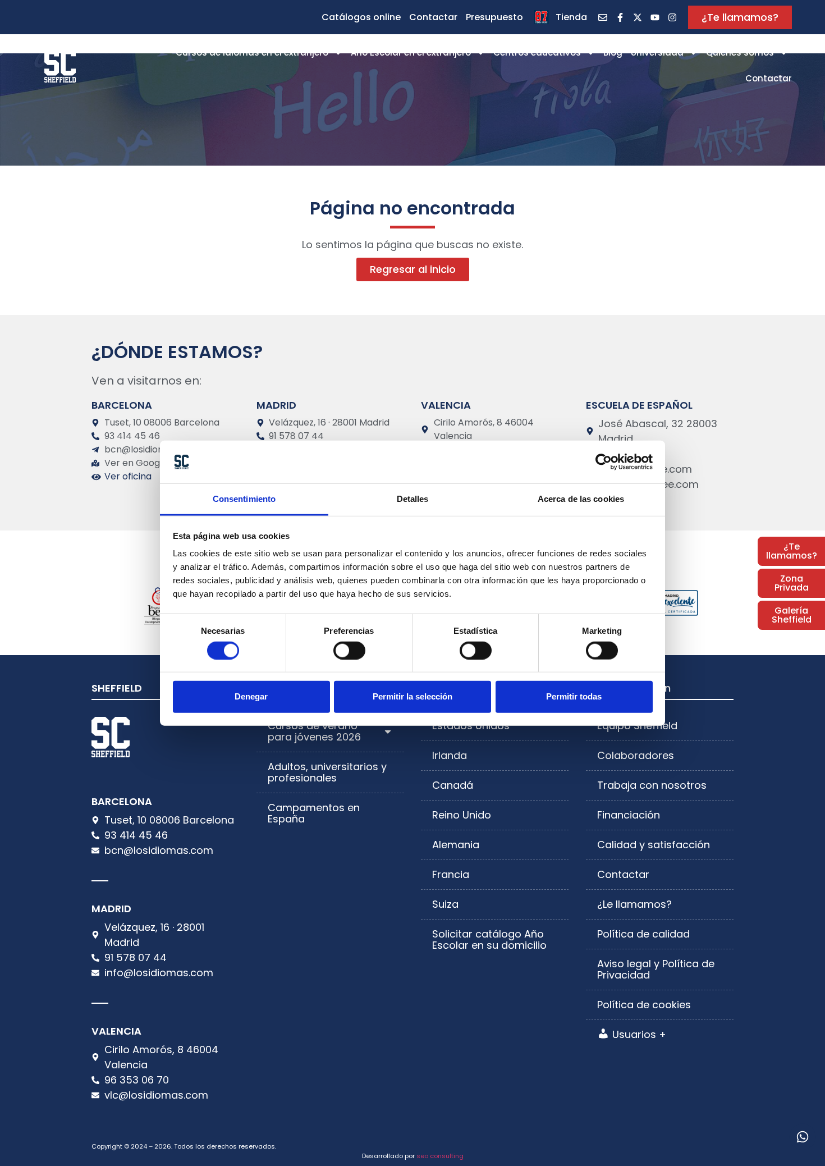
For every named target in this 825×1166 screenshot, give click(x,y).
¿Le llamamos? (634, 904)
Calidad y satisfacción (653, 845)
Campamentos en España (314, 813)
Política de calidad (643, 934)
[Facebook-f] (620, 17)
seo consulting (440, 1155)
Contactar (433, 17)
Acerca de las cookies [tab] (581, 499)
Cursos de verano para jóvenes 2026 (314, 731)
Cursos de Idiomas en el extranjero (252, 52)
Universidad (657, 52)
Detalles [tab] (413, 499)
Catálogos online (361, 17)
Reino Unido (461, 815)
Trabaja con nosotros (652, 785)
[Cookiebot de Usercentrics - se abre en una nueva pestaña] (603, 462)
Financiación (628, 815)
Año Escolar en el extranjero (411, 52)
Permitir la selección (412, 696)
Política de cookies (644, 1005)
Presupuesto (494, 17)
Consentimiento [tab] (244, 499)
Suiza (445, 904)
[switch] (349, 650)
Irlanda (449, 755)
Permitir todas (574, 696)
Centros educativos (537, 52)
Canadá (452, 785)
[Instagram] (672, 17)
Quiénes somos (740, 52)
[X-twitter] (637, 17)
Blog (612, 52)
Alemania (455, 845)
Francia (450, 874)
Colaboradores (635, 755)
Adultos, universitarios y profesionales (327, 772)
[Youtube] (654, 17)
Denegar (251, 696)
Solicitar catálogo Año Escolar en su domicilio (489, 939)
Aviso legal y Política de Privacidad (655, 969)
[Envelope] (602, 17)
